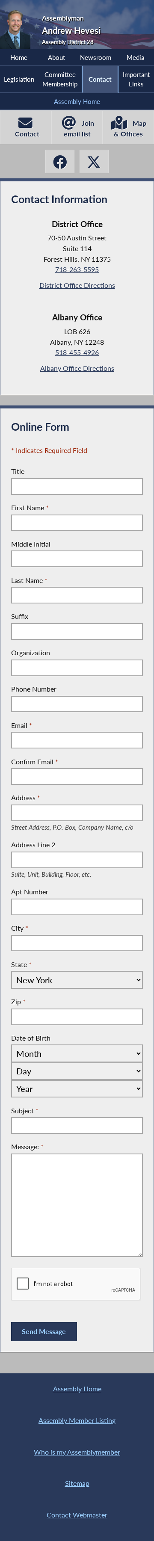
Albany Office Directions (77, 368)
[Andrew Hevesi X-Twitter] (94, 161)
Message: (27, 1146)
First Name (30, 507)
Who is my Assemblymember (77, 1452)
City (19, 928)
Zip (18, 1001)
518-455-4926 (77, 352)
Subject (24, 1110)
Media (135, 57)
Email (21, 725)
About (56, 57)
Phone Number (33, 689)
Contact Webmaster (77, 1515)
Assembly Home (77, 101)
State (21, 964)
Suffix (19, 616)
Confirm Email (34, 761)
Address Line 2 (59, 845)
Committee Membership (59, 79)
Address (74, 798)
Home (18, 57)
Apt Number (29, 891)
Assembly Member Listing (77, 1420)
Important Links (136, 79)
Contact (100, 79)
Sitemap (77, 1483)
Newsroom (95, 57)
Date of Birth (30, 1038)
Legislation (19, 79)
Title (17, 471)
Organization (30, 652)
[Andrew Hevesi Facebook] (59, 161)
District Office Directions (77, 285)
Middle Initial (30, 544)
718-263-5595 (77, 269)
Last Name (29, 580)
